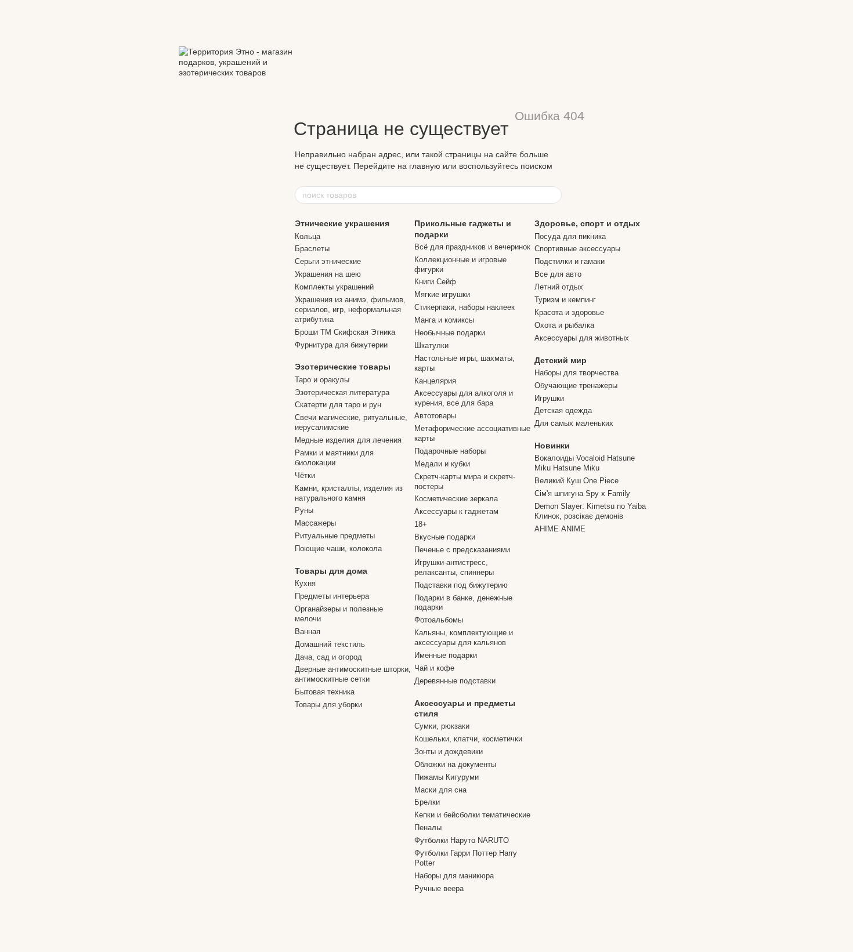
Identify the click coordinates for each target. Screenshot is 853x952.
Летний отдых (558, 287)
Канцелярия (435, 381)
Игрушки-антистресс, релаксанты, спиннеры (454, 567)
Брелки (427, 802)
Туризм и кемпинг (565, 299)
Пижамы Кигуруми (446, 777)
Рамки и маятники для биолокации (334, 457)
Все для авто (557, 274)
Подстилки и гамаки (569, 261)
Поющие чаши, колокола (338, 548)
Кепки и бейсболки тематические (472, 814)
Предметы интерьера (332, 596)
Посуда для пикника (570, 236)
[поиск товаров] (552, 195)
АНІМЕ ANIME (559, 528)
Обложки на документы (455, 764)
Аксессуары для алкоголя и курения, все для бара (463, 398)
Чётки (305, 475)
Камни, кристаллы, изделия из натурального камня (349, 493)
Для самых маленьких (573, 423)
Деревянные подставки (455, 680)
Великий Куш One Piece (576, 480)
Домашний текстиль (330, 644)
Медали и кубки (442, 463)
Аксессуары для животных (581, 338)
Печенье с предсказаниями (462, 549)
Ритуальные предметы (335, 535)
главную (424, 166)
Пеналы (428, 827)
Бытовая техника (325, 691)
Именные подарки (445, 655)
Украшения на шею (328, 274)
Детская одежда (563, 410)
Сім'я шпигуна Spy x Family (582, 493)
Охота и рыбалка (564, 325)
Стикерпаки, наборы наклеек (464, 307)
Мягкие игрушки (442, 294)
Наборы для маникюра (454, 875)
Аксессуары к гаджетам (456, 511)
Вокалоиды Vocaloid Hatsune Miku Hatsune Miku (584, 463)
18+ (420, 524)
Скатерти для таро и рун (338, 404)
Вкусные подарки (444, 537)
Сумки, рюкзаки (441, 726)
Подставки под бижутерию (461, 585)
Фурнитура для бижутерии (341, 345)
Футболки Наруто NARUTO (461, 840)
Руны (304, 510)
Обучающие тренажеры (575, 385)
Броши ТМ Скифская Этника (345, 332)
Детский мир (560, 360)
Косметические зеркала (456, 498)
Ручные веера (439, 888)
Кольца (307, 236)
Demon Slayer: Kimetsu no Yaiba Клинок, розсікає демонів (590, 511)
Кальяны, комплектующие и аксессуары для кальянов (463, 637)
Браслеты (312, 248)
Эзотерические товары (343, 366)
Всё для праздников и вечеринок (472, 246)
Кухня (305, 583)
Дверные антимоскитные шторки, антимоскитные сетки (353, 674)
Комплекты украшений (334, 287)
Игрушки (549, 398)
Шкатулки (431, 345)
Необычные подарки (449, 332)
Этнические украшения (342, 223)
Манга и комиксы (444, 320)
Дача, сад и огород (328, 657)
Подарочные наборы (450, 451)
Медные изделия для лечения (348, 440)
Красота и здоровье (569, 312)
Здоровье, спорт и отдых (587, 223)
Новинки (552, 445)
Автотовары (435, 415)
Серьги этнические (328, 261)
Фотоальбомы (438, 620)
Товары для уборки (328, 704)
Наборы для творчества (576, 372)
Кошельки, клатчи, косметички (468, 738)
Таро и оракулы (322, 379)
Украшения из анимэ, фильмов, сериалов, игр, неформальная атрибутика (350, 309)
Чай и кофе (434, 668)
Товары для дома (331, 570)
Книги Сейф (435, 281)
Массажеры (315, 523)
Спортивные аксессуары (577, 248)
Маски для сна (440, 790)
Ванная (307, 631)
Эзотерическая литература (342, 392)
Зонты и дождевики (448, 751)
